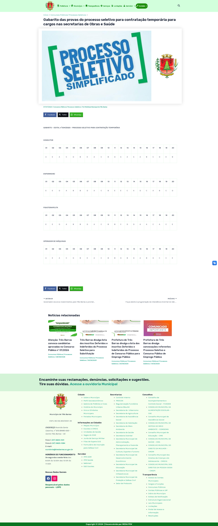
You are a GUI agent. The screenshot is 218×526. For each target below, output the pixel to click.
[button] (63, 6)
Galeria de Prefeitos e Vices (95, 404)
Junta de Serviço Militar (94, 438)
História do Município (93, 407)
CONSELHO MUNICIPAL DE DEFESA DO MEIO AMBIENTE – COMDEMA (159, 426)
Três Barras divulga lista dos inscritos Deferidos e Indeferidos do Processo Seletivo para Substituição (94, 347)
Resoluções (153, 516)
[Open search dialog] (179, 6)
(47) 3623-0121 (58, 440)
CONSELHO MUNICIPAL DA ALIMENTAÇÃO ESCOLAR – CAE (159, 410)
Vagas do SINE (90, 435)
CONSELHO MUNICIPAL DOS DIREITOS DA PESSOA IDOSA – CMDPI (160, 467)
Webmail (87, 463)
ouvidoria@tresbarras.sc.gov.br (59, 449)
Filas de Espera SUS (92, 441)
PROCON (119, 400)
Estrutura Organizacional (159, 500)
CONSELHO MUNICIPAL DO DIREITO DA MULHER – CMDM (159, 448)
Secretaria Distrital (124, 435)
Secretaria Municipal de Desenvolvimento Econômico (126, 458)
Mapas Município (91, 425)
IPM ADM (88, 457)
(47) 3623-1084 (58, 443)
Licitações (152, 506)
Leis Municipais (155, 503)
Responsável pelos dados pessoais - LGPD (57, 486)
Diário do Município (157, 493)
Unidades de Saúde (92, 432)
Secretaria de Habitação (126, 423)
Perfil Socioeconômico (93, 400)
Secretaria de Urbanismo (127, 410)
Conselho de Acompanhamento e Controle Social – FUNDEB (159, 400)
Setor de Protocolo (124, 483)
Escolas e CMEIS (91, 429)
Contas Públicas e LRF (158, 490)
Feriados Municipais (93, 416)
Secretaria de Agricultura (127, 413)
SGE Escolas (89, 466)
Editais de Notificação (158, 496)
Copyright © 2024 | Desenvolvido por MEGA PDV (109, 524)
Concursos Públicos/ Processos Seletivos (67, 107)
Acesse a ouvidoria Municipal (94, 384)
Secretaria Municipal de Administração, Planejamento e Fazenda (127, 442)
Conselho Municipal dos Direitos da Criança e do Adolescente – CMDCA (159, 458)
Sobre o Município (92, 397)
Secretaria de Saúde (125, 432)
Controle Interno (123, 397)
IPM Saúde (88, 460)
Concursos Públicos (157, 487)
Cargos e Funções (156, 484)
